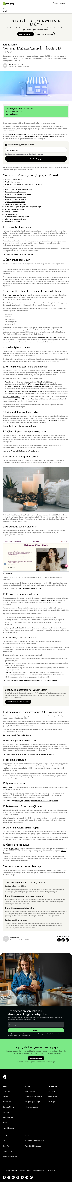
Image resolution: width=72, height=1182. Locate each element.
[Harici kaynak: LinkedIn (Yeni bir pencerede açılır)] (26, 1177)
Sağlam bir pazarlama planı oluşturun (18, 194)
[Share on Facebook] (59, 940)
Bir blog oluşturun (11, 212)
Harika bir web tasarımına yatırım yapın (18, 189)
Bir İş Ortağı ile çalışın (32, 1102)
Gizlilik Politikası (38, 1170)
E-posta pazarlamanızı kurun (15, 202)
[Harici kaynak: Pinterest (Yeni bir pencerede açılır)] (31, 1177)
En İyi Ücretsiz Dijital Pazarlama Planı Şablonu (22, 451)
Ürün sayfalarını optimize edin (15, 192)
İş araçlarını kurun (11, 214)
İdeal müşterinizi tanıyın (13, 187)
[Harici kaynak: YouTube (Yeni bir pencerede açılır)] (13, 1177)
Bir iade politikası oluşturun (14, 209)
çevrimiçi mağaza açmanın (17, 134)
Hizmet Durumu (8, 1128)
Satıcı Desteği (30, 1091)
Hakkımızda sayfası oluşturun (15, 199)
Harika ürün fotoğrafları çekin (15, 197)
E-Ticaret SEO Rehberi (23, 735)
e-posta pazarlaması (48, 600)
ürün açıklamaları (51, 420)
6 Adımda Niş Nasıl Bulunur (23, 254)
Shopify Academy (31, 1107)
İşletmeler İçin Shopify (10, 1156)
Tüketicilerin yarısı (53, 370)
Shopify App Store (9, 787)
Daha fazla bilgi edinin (45, 34)
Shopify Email (18, 628)
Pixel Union (35, 399)
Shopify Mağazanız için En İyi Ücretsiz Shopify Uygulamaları (36, 801)
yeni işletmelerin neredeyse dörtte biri (39, 136)
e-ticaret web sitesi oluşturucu (16, 295)
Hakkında (6, 1091)
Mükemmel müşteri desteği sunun (17, 217)
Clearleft (25, 399)
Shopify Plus (7, 1151)
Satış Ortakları (8, 1117)
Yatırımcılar (7, 1102)
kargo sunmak (14, 849)
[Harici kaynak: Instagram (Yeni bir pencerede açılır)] (17, 1177)
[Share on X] (63, 940)
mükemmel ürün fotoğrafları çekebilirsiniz (28, 515)
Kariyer (5, 1096)
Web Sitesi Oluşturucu (33, 1146)
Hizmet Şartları (25, 1170)
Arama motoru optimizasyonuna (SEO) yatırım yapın (23, 207)
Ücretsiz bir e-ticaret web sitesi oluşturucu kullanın (23, 184)
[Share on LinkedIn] (67, 940)
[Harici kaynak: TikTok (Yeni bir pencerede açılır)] (22, 1177)
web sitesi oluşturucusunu (47, 338)
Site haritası (51, 1170)
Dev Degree (52, 1102)
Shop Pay (6, 1146)
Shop (5, 1141)
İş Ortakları (6, 1112)
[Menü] (68, 3)
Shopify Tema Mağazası (11, 397)
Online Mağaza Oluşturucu (34, 1141)
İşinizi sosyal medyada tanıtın (15, 204)
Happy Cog (17, 399)
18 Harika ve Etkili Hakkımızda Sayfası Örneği (25, 589)
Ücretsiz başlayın (59, 3)
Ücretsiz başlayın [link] (36, 159)
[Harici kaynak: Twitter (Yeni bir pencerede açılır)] (8, 1177)
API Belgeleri (52, 1096)
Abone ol (36, 1030)
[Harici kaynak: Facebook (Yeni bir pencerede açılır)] (4, 1177)
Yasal (5, 1123)
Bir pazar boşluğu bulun (13, 179)
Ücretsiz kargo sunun (12, 222)
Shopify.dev (52, 1091)
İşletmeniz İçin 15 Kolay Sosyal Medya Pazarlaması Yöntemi (36, 680)
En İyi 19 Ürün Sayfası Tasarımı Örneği (22, 426)
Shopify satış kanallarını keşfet (18, 702)
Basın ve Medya (8, 1107)
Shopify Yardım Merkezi (33, 1096)
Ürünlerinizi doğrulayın (13, 182)
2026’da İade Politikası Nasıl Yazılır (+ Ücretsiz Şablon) (34, 754)
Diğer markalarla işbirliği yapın (15, 219)
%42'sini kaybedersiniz (34, 384)
